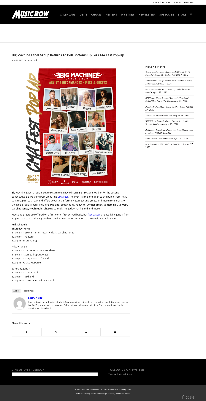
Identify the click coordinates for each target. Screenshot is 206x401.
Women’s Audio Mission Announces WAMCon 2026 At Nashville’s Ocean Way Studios (167, 73)
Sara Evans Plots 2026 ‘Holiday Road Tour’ (163, 144)
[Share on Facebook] (26, 332)
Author (16, 291)
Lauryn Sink (32, 60)
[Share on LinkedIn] (85, 332)
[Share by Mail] (115, 332)
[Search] (191, 14)
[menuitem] (156, 2)
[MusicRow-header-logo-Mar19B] (30, 14)
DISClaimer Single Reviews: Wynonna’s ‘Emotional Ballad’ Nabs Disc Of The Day (167, 99)
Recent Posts (29, 291)
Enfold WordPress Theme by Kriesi (117, 389)
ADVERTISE (166, 2)
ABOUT (156, 2)
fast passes (94, 214)
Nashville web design (99, 393)
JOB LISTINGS (189, 2)
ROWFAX (177, 2)
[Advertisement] (168, 172)
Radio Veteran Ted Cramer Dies (158, 138)
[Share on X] (56, 332)
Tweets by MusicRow (120, 374)
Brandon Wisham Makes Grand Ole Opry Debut (165, 106)
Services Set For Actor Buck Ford (158, 115)
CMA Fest (63, 196)
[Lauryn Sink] (20, 308)
